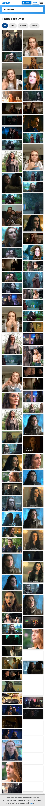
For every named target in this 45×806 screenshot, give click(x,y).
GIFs (13, 26)
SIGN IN (35, 2)
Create (27, 2)
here (31, 803)
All (5, 26)
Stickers (23, 26)
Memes (34, 26)
